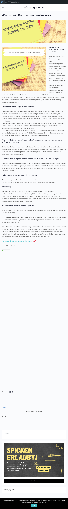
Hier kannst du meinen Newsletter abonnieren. (17, 241)
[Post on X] (13, 392)
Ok (34, 505)
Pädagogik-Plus (34, 7)
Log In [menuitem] (6, 2)
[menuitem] (2, 2)
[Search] (65, 7)
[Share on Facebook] (10, 392)
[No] (66, 503)
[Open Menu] (3, 7)
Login (4, 407)
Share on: (5, 392)
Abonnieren (34, 481)
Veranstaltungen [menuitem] (15, 2)
